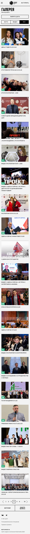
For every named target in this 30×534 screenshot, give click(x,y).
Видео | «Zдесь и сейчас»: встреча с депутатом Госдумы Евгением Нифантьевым (13, 188)
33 (24, 501)
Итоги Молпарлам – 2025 (9, 93)
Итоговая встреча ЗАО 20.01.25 (11, 70)
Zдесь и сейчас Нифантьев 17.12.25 (12, 236)
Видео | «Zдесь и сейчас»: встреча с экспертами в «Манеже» (13, 283)
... (22, 501)
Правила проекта (6, 524)
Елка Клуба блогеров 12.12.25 (10, 307)
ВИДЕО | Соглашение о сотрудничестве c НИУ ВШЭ (14, 376)
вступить (25, 3)
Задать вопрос (22, 508)
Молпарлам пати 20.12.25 (9, 213)
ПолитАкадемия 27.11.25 (9, 400)
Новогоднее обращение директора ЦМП (13, 117)
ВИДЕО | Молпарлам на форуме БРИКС (14, 353)
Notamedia (19, 531)
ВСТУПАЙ (7, 508)
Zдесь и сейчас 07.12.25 (9, 330)
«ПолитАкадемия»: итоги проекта (13, 140)
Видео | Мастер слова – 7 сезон (12, 446)
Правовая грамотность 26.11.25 (11, 423)
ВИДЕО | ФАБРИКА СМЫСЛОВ (10, 469)
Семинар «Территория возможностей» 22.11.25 (14, 493)
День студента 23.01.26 (8, 47)
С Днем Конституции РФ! (9, 259)
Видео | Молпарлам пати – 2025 (11, 163)
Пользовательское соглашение (10, 521)
